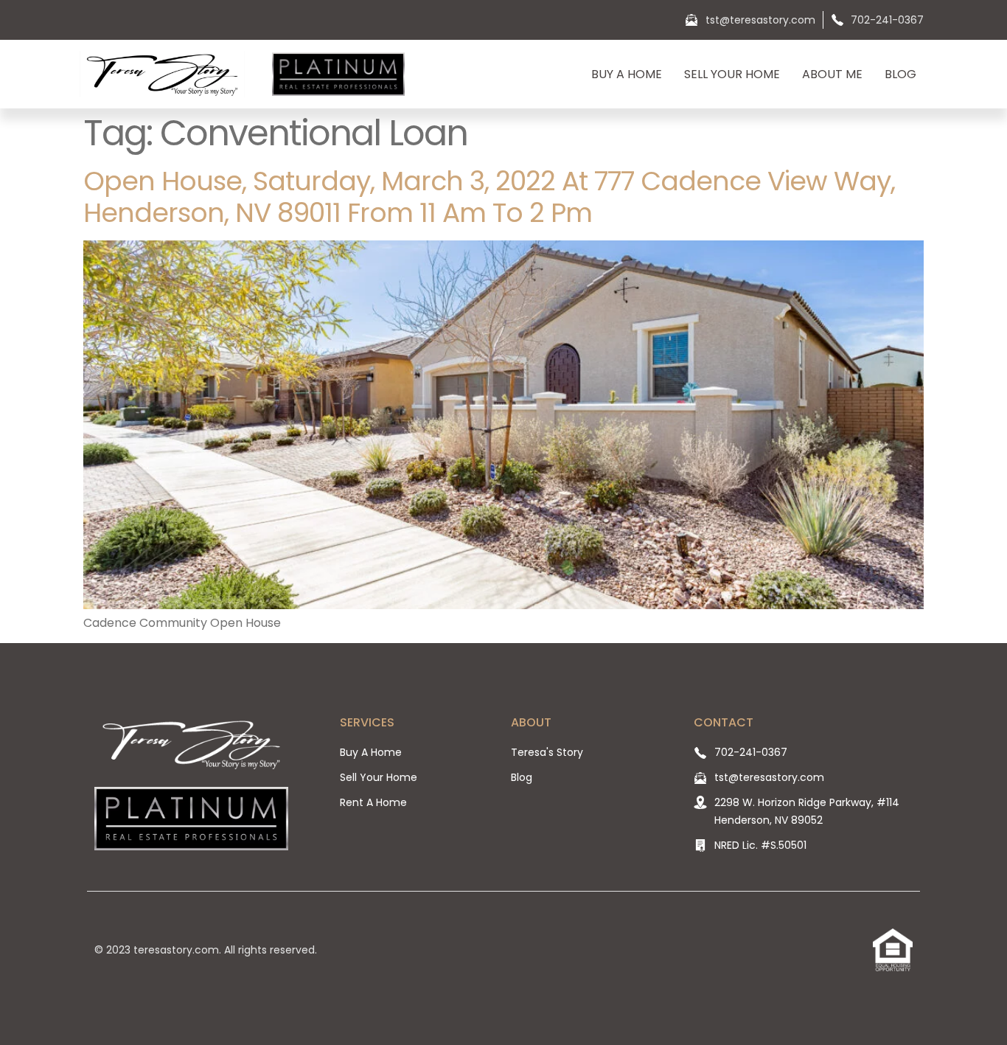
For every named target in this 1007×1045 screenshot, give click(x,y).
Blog (900, 74)
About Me (832, 74)
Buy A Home (626, 74)
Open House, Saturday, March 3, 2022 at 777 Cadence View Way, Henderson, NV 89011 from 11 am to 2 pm (489, 197)
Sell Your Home (732, 74)
